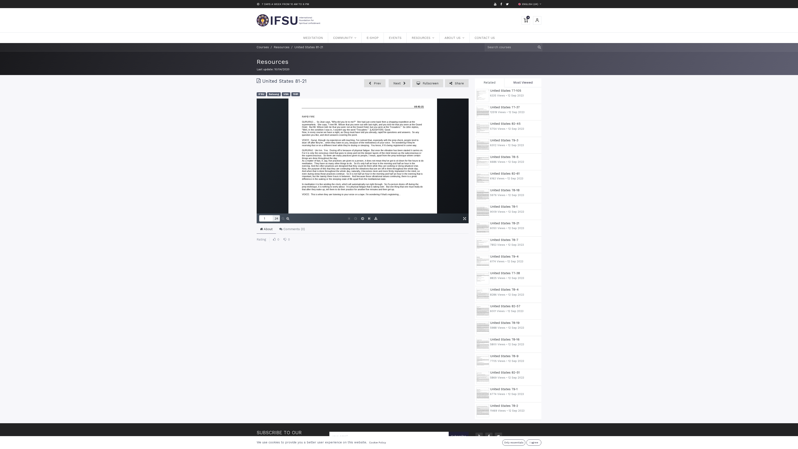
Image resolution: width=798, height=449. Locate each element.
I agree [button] (534, 442)
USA (286, 94)
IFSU (261, 94)
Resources (272, 61)
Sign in (537, 20)
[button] (374, 83)
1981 (295, 94)
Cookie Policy (377, 442)
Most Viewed (523, 82)
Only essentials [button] (513, 442)
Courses (263, 47)
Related (489, 82)
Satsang (274, 94)
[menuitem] (313, 38)
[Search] (537, 47)
